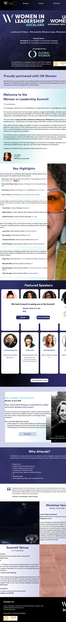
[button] (62, 299)
